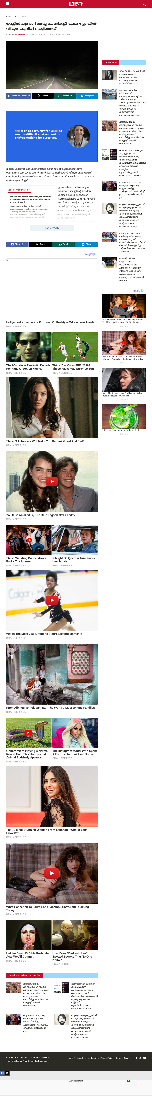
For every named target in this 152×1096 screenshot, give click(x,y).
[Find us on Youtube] (144, 1058)
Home (8, 17)
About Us (80, 1058)
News (16, 17)
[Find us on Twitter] (140, 1058)
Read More (52, 228)
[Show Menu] (7, 4)
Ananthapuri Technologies (35, 1061)
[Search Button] (144, 4)
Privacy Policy (106, 1058)
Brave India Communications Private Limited (29, 1057)
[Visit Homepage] (76, 4)
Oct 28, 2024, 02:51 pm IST (42, 34)
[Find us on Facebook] (136, 1058)
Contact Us (92, 1058)
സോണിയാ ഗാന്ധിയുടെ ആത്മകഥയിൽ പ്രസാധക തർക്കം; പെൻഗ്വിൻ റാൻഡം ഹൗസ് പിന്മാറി (31, 199)
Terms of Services (123, 1058)
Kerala (23, 17)
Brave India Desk (17, 34)
